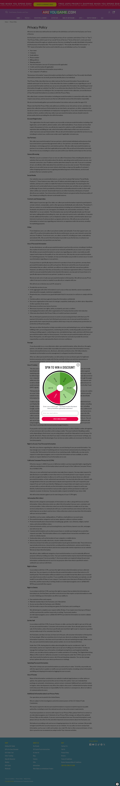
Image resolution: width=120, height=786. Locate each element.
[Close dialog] (78, 364)
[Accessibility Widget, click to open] (117, 784)
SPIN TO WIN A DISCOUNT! (60, 419)
